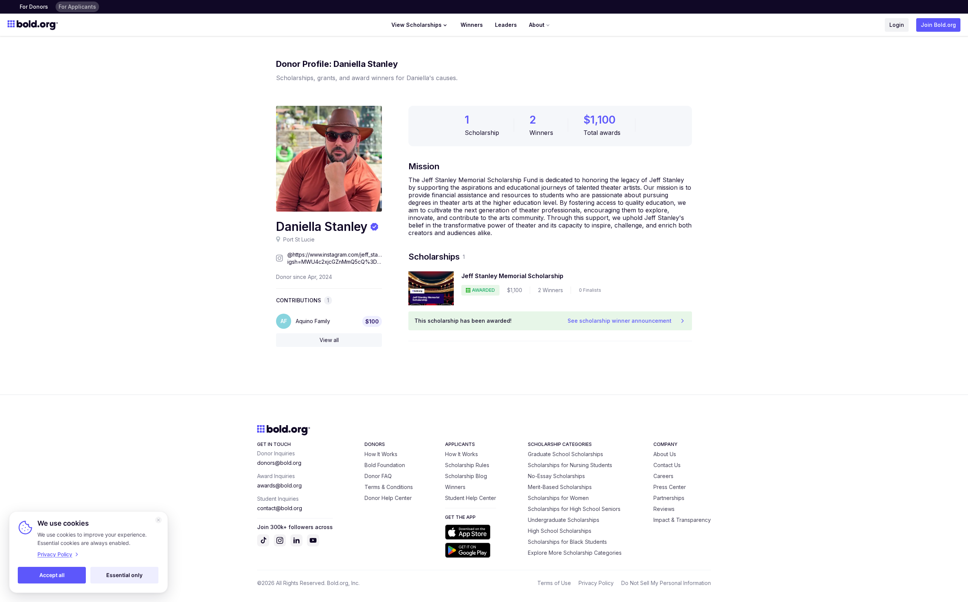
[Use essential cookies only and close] (158, 520)
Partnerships (668, 498)
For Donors (34, 6)
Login (896, 25)
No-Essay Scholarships (556, 476)
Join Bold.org (938, 25)
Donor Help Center (388, 498)
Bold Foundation (385, 465)
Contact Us (667, 465)
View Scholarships (416, 25)
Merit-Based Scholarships (560, 487)
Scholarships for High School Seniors (574, 509)
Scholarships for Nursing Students (570, 465)
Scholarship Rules (467, 465)
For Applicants (77, 6)
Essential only (124, 575)
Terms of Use (554, 583)
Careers (663, 476)
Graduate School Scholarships (565, 454)
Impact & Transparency (682, 520)
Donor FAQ (378, 476)
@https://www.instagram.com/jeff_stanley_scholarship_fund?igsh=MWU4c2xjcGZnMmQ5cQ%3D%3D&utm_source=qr (334, 258)
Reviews (664, 509)
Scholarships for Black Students (567, 542)
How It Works (381, 454)
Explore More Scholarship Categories (575, 552)
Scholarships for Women (558, 498)
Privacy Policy (596, 583)
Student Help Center (470, 498)
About (536, 25)
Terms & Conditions (389, 487)
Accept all (52, 575)
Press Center (669, 487)
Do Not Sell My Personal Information (666, 583)
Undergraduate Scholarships (563, 520)
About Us (664, 454)
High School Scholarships (559, 531)
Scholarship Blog (466, 476)
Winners (472, 25)
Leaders (506, 25)
